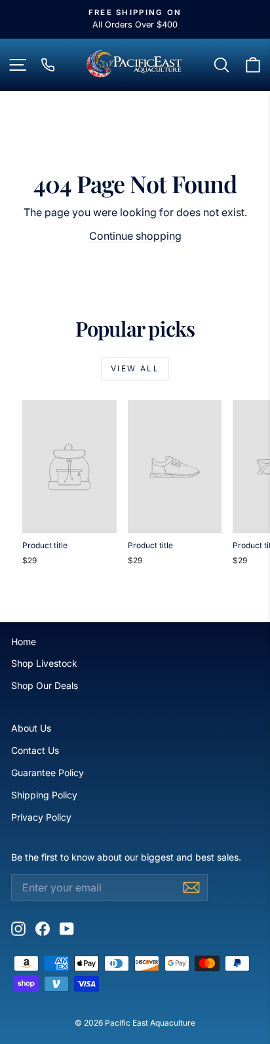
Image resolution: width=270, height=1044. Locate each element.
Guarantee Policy (47, 772)
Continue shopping (135, 235)
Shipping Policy (44, 794)
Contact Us (35, 750)
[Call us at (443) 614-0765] (48, 65)
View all (135, 368)
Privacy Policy (41, 817)
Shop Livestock (44, 663)
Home (23, 641)
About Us (31, 728)
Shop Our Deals (44, 685)
